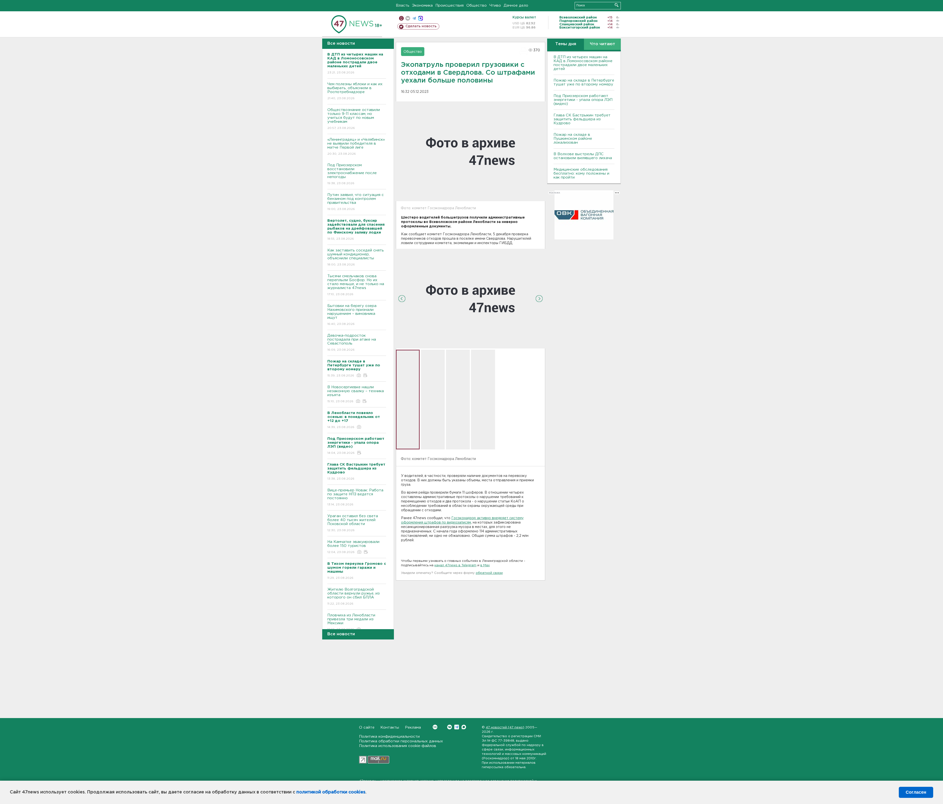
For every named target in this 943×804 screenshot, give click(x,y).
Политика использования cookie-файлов (397, 746)
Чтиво (495, 5)
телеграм (414, 18)
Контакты (389, 727)
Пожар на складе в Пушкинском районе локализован (573, 138)
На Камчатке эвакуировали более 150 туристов (353, 547)
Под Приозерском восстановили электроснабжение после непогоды (352, 174)
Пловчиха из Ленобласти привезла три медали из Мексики (351, 622)
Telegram (456, 727)
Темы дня (565, 44)
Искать (616, 5)
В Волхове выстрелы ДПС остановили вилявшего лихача (583, 156)
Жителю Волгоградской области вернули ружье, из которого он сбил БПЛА (353, 596)
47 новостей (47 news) (505, 727)
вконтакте (407, 18)
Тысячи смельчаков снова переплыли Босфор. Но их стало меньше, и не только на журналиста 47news (355, 285)
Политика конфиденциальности (389, 736)
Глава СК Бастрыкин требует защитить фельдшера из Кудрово (582, 119)
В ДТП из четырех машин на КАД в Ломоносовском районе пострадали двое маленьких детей (583, 62)
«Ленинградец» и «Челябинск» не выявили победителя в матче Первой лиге (356, 146)
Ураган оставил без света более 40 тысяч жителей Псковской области (352, 523)
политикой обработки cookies (330, 792)
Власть (402, 5)
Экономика (422, 5)
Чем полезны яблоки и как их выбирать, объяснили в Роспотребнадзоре (355, 91)
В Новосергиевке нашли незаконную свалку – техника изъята (355, 394)
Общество (476, 5)
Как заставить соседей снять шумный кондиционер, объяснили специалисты (355, 257)
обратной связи (489, 573)
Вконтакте (449, 727)
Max (463, 727)
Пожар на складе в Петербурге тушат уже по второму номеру (584, 82)
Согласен (916, 792)
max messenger (420, 18)
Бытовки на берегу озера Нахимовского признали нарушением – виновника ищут (351, 314)
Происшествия (449, 5)
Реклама (413, 727)
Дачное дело (516, 5)
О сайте (366, 727)
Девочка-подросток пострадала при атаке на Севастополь (351, 342)
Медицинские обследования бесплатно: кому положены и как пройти (581, 173)
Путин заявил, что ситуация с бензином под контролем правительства (355, 201)
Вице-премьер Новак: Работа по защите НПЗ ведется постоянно (355, 497)
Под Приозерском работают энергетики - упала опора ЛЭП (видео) (583, 99)
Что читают (602, 44)
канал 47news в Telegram (455, 565)
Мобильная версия (401, 18)
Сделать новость (421, 26)
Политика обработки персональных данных (401, 741)
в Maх (485, 565)
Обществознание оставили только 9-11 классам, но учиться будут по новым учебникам (353, 118)
